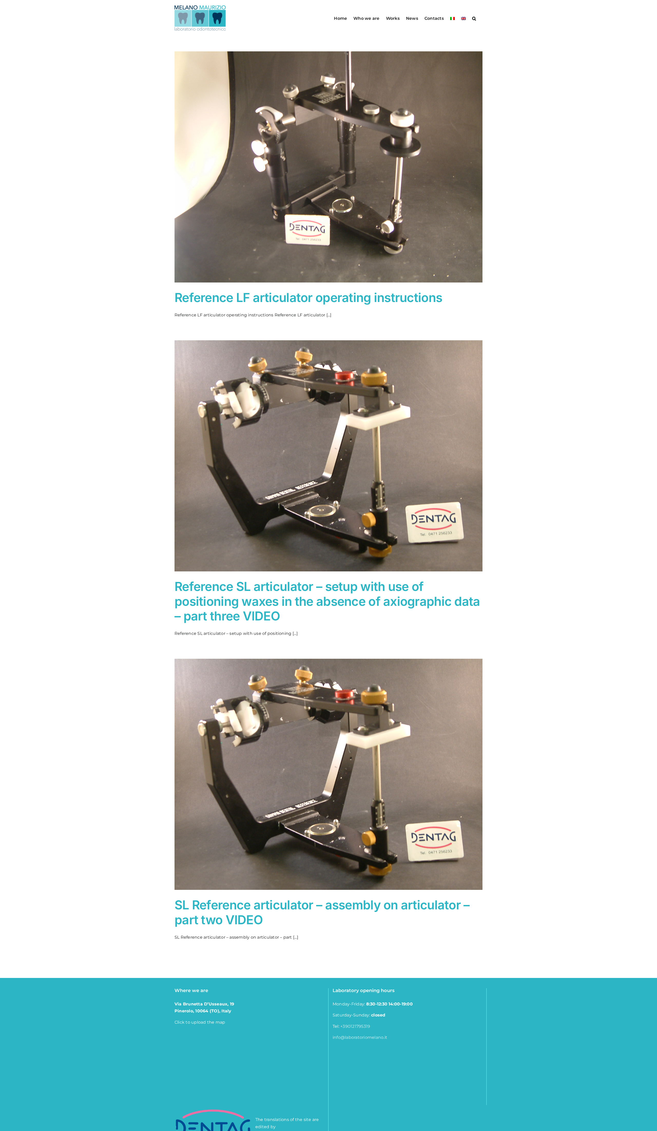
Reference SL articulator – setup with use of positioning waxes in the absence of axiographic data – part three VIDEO (327, 601)
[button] (474, 18)
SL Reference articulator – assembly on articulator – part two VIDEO (322, 912)
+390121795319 (355, 1026)
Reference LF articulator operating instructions (308, 297)
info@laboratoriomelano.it (360, 1037)
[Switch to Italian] (452, 18)
